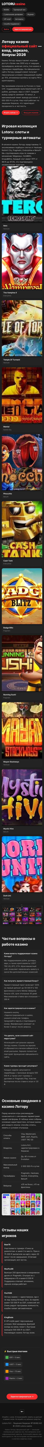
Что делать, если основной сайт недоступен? (18, 1037)
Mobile (6, 10)
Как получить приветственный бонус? (21, 981)
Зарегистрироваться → (22, 1396)
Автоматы (19, 19)
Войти (6, 29)
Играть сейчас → (11, 113)
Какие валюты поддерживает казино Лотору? (20, 955)
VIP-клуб (7, 19)
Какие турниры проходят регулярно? (21, 1066)
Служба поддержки (11, 24)
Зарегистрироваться (22, 29)
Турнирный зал (19, 10)
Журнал (30, 14)
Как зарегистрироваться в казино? (20, 1008)
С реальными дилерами (13, 14)
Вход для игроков (31, 113)
